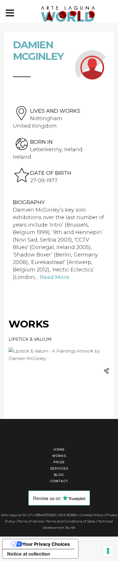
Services (59, 468)
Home (59, 449)
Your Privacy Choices (46, 544)
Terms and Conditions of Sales (70, 521)
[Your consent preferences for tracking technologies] (108, 550)
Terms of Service (30, 521)
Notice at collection (28, 554)
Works (59, 456)
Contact (59, 481)
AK (73, 527)
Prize (59, 462)
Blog (59, 475)
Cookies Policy (91, 515)
